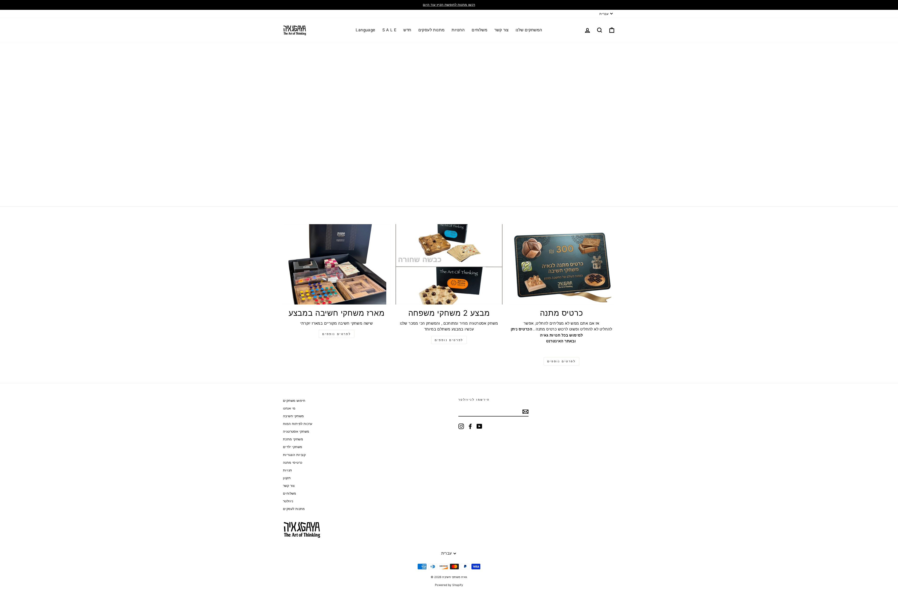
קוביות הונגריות (294, 455)
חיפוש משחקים (294, 400)
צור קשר (501, 30)
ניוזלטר (288, 501)
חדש (407, 30)
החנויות (458, 30)
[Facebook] (470, 426)
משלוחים (479, 30)
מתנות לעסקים (431, 30)
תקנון (287, 478)
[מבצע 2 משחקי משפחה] (449, 264)
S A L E (389, 30)
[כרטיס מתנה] (561, 264)
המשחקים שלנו (529, 30)
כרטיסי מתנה (292, 462)
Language (365, 30)
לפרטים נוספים (449, 340)
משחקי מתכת (293, 439)
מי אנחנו (289, 408)
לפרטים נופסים (336, 334)
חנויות (287, 470)
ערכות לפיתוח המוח (297, 424)
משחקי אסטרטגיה (296, 431)
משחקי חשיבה (293, 416)
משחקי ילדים (292, 447)
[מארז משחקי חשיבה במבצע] (336, 264)
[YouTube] (479, 426)
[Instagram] (461, 426)
